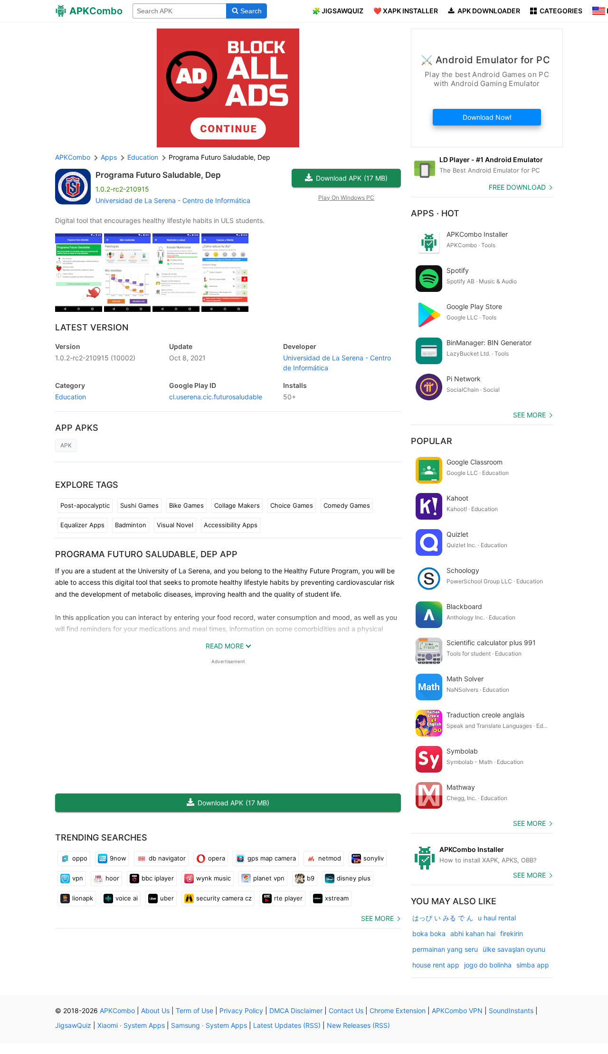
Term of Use (194, 1010)
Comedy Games (346, 505)
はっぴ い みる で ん (442, 918)
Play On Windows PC (346, 197)
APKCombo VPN (457, 1010)
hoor (112, 878)
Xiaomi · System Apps (131, 1025)
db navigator (167, 858)
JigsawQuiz (73, 1025)
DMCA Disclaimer (296, 1010)
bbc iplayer (158, 878)
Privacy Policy (241, 1010)
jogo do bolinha (488, 965)
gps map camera (271, 858)
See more (377, 918)
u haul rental (497, 918)
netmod (329, 858)
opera (216, 858)
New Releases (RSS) (358, 1025)
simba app (532, 965)
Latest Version (91, 327)
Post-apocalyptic (85, 505)
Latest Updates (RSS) (287, 1025)
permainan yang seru (445, 949)
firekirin (511, 933)
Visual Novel (175, 525)
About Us (155, 1010)
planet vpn (269, 878)
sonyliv (373, 858)
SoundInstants (511, 1010)
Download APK (352, 178)
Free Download (517, 187)
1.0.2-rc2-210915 (95, 358)
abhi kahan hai (472, 933)
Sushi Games (139, 505)
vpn (77, 878)
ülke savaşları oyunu (514, 949)
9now (118, 858)
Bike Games (186, 505)
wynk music (213, 878)
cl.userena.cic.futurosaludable (215, 397)
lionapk (82, 898)
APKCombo (72, 157)
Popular (431, 441)
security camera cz (224, 898)
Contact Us (346, 1010)
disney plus (353, 878)
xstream (337, 898)
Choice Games (291, 505)
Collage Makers (237, 505)
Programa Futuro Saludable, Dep (158, 175)
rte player (288, 898)
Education (70, 397)
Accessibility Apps (230, 525)
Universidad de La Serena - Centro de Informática (172, 200)
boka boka (429, 933)
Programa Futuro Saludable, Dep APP (146, 554)
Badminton (130, 525)
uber (167, 898)
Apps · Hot (435, 213)
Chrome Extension (398, 1010)
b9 (310, 878)
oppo (79, 858)
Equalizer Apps (82, 525)
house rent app (435, 965)
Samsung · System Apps (209, 1025)
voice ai (126, 898)
